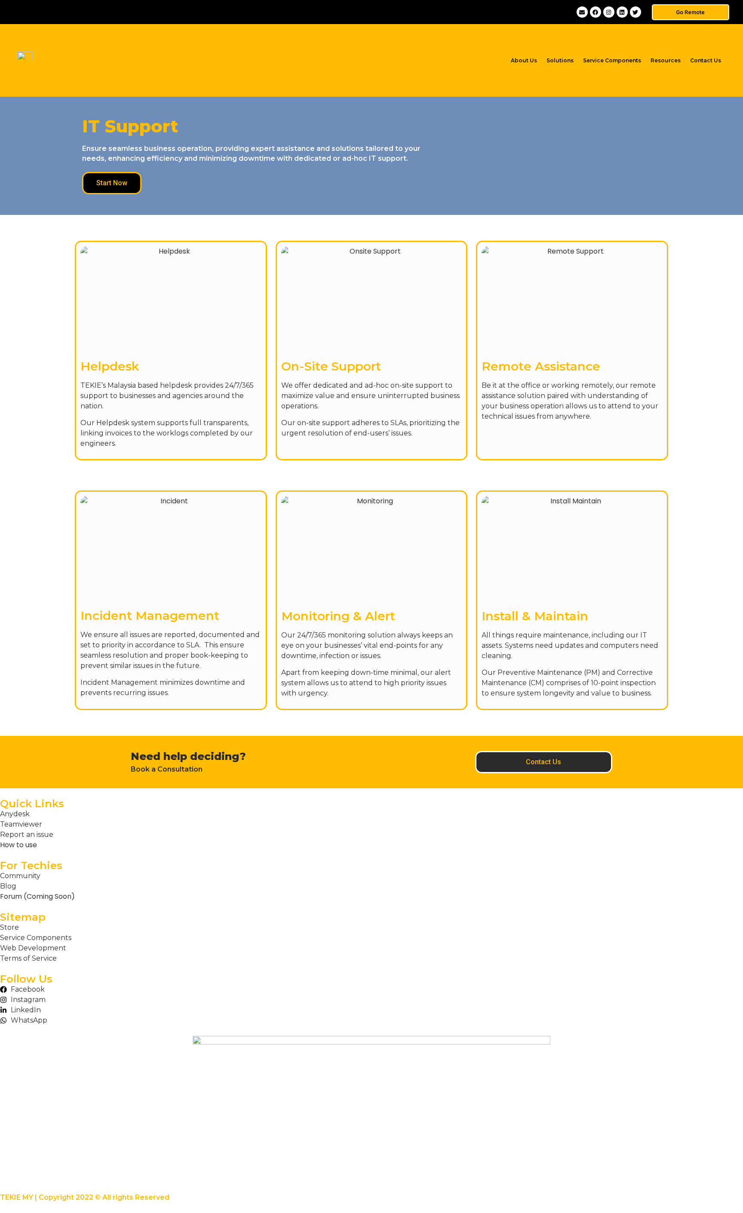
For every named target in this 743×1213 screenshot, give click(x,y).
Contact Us (705, 60)
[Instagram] (608, 12)
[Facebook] (595, 12)
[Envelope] (582, 12)
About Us (524, 60)
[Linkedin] (622, 12)
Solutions (560, 60)
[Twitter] (635, 12)
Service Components (612, 60)
